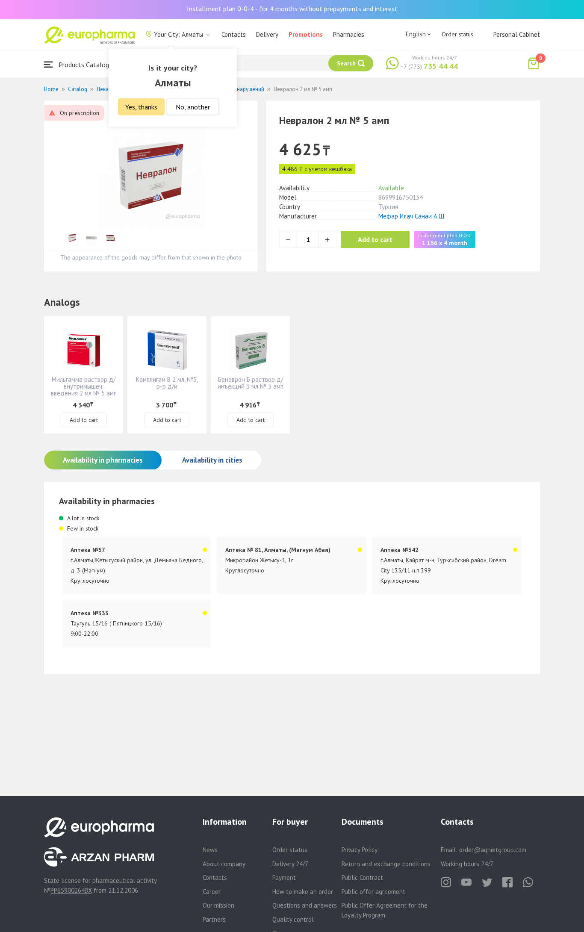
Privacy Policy (360, 850)
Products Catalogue (86, 64)
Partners (214, 919)
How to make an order (302, 892)
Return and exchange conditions (386, 864)
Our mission (218, 905)
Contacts (233, 34)
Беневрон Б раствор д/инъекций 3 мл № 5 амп (250, 382)
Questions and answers (304, 905)
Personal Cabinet (516, 34)
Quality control (293, 919)
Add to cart (375, 239)
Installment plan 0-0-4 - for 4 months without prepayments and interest (292, 8)
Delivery (267, 34)
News (210, 850)
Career (212, 892)
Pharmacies (348, 34)
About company (224, 864)
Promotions (306, 34)
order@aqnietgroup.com (492, 850)
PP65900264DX (71, 890)
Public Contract (362, 877)
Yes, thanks (141, 107)
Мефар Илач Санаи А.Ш (411, 216)
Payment (284, 877)
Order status (457, 34)
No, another (193, 107)
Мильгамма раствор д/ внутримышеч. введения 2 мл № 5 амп (84, 386)
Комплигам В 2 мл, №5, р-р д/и (167, 382)
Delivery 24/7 (290, 864)
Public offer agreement (373, 892)
